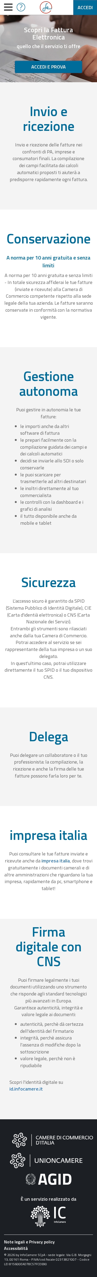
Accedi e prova (48, 66)
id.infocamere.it (26, 1088)
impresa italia (55, 860)
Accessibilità (16, 1248)
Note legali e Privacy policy (29, 1242)
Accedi (85, 7)
